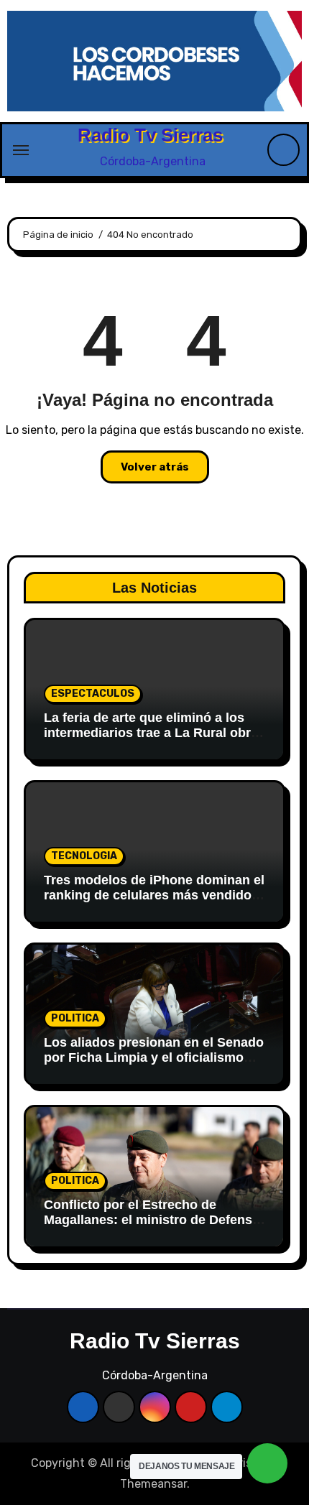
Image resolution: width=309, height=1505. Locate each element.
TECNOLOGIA (84, 856)
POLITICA (75, 1018)
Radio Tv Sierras (150, 135)
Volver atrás (155, 466)
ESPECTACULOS (92, 693)
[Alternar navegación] (20, 150)
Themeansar (153, 1484)
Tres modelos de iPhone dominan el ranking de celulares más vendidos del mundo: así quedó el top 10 (154, 895)
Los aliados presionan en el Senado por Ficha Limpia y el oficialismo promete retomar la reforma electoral (154, 1065)
